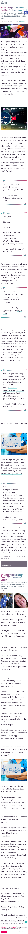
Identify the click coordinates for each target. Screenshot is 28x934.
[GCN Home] (4, 3)
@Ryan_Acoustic (9, 238)
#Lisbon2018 (8, 393)
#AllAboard (20, 390)
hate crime (5, 650)
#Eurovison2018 (9, 390)
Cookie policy (4, 927)
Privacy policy (14, 927)
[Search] (23, 3)
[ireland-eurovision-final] (14, 31)
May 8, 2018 (7, 252)
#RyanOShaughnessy (11, 396)
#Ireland (16, 393)
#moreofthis (12, 387)
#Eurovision (14, 187)
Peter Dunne (21, 21)
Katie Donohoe (17, 590)
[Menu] (26, 3)
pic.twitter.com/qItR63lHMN (14, 399)
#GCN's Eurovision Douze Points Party (15, 563)
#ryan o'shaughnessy (6, 565)
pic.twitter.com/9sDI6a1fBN (13, 190)
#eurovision (4, 563)
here (12, 550)
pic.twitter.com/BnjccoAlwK (13, 244)
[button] (26, 12)
